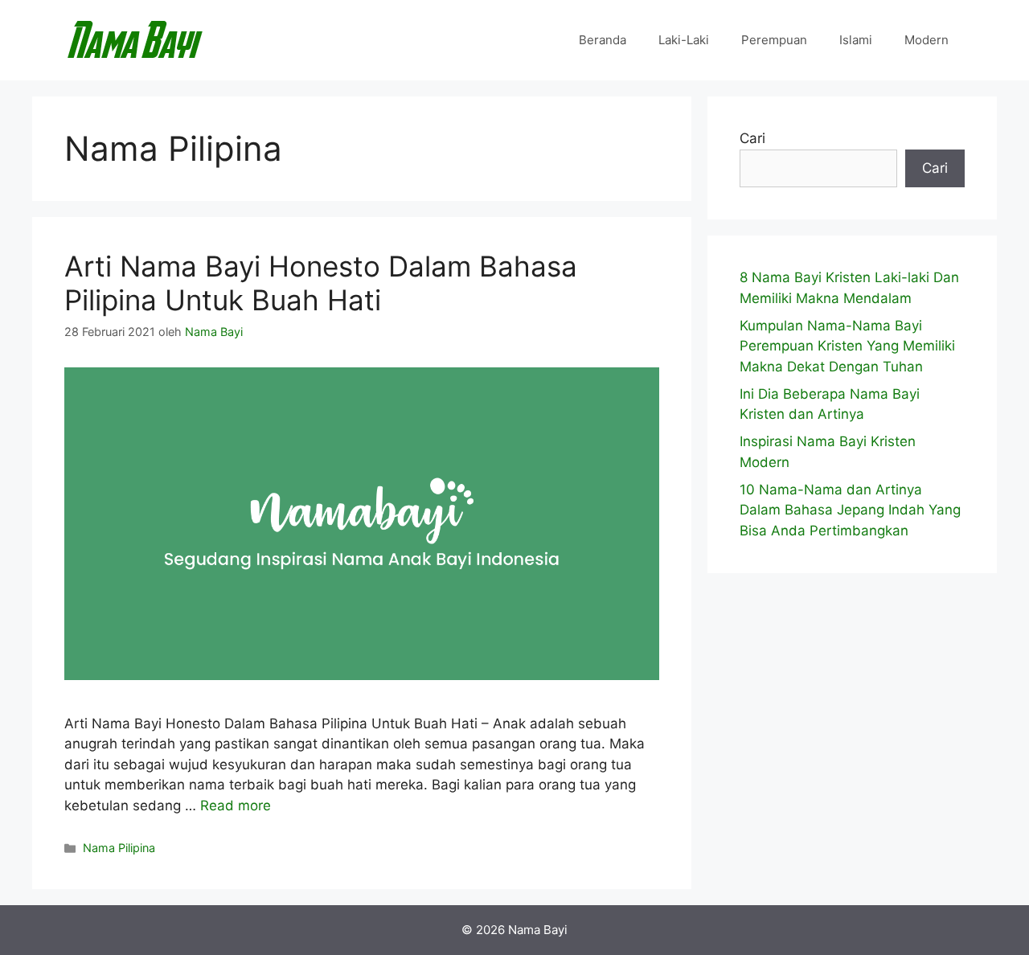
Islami (855, 39)
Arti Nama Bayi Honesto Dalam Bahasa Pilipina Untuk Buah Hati (320, 283)
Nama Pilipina (119, 848)
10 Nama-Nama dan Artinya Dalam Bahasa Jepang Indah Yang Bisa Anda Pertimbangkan (850, 510)
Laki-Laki (683, 39)
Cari (752, 138)
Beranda (602, 39)
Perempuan (774, 39)
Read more (235, 805)
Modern (926, 39)
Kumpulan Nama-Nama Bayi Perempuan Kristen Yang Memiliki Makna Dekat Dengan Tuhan (847, 346)
